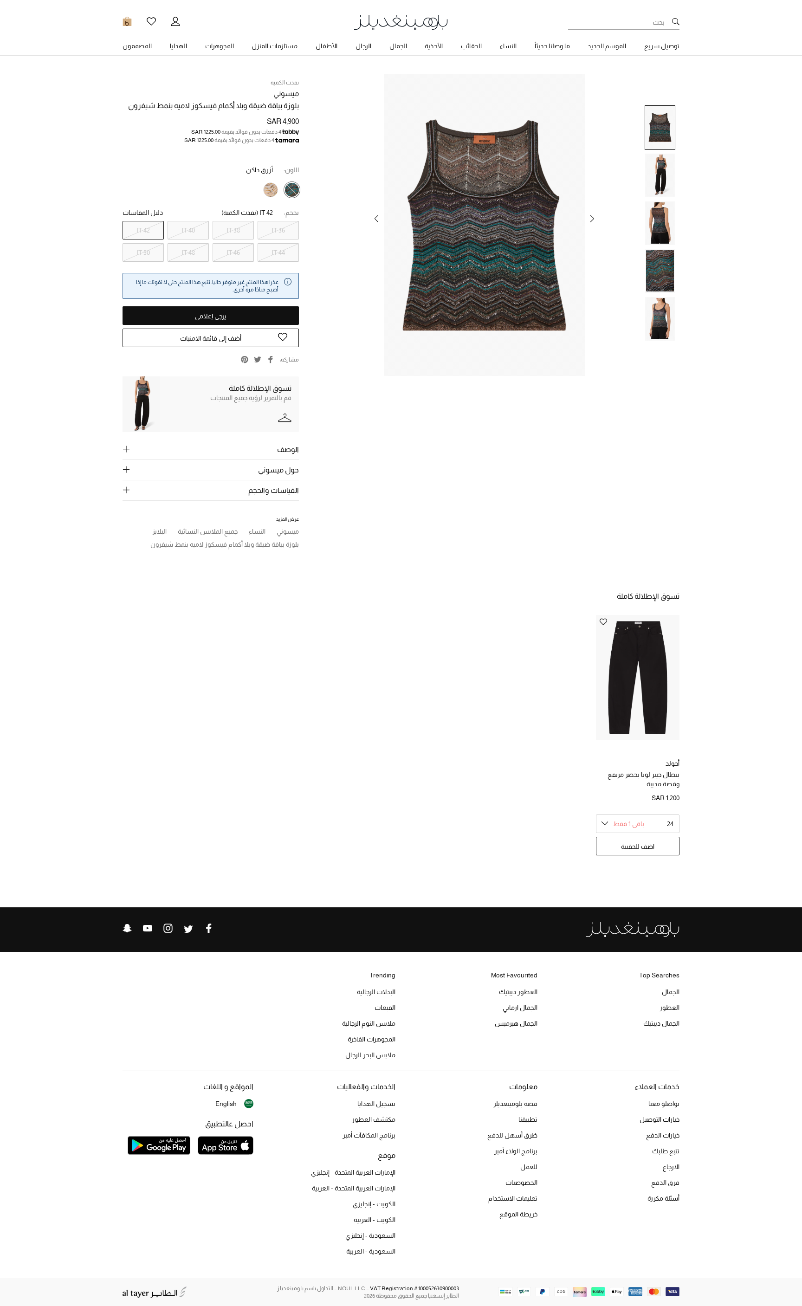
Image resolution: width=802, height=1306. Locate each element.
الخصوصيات (521, 1182)
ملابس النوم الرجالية (368, 1023)
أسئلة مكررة (663, 1198)
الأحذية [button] (434, 46)
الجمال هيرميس (516, 1023)
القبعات (385, 1007)
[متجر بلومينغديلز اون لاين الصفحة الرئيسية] (401, 22)
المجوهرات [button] (219, 46)
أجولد (672, 763)
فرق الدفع (665, 1182)
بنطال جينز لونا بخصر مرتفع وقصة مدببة (643, 779)
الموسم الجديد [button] (607, 46)
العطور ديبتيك (518, 992)
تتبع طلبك (665, 1151)
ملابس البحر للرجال (370, 1055)
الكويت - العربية (374, 1219)
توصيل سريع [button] (661, 46)
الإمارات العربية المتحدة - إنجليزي (353, 1172)
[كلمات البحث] (675, 22)
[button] (592, 218)
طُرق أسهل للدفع (512, 1135)
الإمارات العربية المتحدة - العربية (353, 1188)
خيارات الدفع (662, 1135)
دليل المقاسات (143, 212)
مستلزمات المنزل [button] (275, 46)
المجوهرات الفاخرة (371, 1039)
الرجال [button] (363, 46)
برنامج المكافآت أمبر (369, 1135)
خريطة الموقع (518, 1214)
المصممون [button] (137, 46)
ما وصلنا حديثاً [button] (552, 46)
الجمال (670, 992)
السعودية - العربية (370, 1251)
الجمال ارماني (520, 1007)
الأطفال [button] (326, 46)
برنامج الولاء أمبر (515, 1151)
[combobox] (637, 824)
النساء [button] (508, 46)
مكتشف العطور (373, 1119)
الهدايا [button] (178, 46)
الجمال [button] (398, 46)
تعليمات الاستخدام (512, 1198)
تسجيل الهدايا (376, 1103)
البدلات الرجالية (376, 992)
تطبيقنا (527, 1119)
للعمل (528, 1166)
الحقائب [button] (471, 46)
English (226, 1103)
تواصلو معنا (663, 1103)
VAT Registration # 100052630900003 (414, 1288)
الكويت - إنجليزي (374, 1204)
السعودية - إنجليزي (370, 1235)
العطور (669, 1007)
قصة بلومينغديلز (515, 1103)
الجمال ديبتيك (661, 1023)
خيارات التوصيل (659, 1119)
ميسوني (286, 93)
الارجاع (671, 1166)
